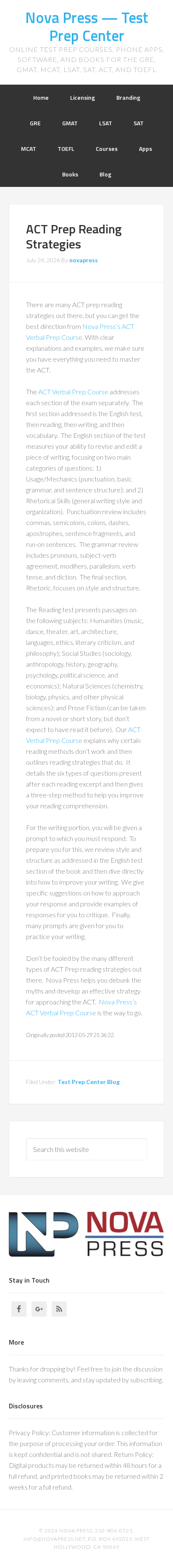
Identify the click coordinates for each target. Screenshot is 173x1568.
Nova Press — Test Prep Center (86, 26)
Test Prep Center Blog (89, 1081)
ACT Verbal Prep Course (73, 392)
